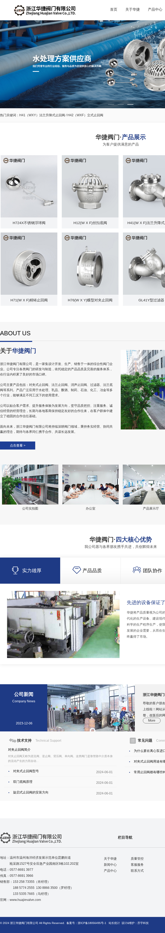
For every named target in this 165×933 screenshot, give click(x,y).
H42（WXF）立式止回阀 (85, 115)
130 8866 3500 (47, 887)
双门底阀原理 (22, 781)
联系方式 (137, 870)
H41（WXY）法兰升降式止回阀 (42, 115)
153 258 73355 (23, 881)
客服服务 (137, 864)
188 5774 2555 (23, 887)
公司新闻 (23, 697)
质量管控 (137, 858)
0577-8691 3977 (21, 869)
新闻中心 (110, 864)
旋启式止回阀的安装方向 (30, 792)
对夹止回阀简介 (19, 749)
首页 (113, 9)
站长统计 (114, 923)
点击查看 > (17, 445)
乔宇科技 (143, 923)
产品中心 (155, 9)
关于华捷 (132, 9)
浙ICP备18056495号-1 (92, 923)
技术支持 (39, 740)
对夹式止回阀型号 (26, 771)
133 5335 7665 (23, 893)
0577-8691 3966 (21, 875)
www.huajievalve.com (25, 899)
